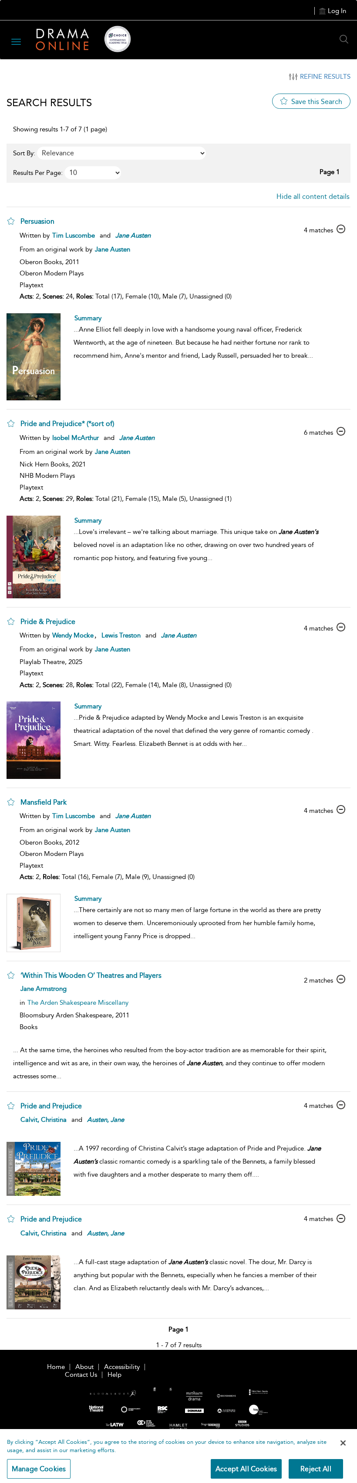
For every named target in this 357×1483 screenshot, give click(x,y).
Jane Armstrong (43, 989)
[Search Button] (346, 39)
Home (56, 1367)
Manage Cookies (39, 1469)
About (84, 1367)
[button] (11, 221)
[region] (178, 1456)
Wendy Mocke (73, 635)
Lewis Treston (121, 635)
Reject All (315, 1469)
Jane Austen (112, 249)
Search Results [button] (49, 103)
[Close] (343, 1443)
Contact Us (81, 1375)
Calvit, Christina (43, 1120)
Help (114, 1375)
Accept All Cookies (246, 1469)
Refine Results (325, 77)
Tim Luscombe (73, 235)
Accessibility (122, 1367)
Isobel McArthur (75, 438)
